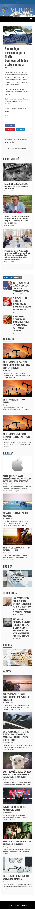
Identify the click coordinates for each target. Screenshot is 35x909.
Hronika (7, 566)
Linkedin (21, 129)
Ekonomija (8, 339)
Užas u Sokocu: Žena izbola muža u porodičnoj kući (17, 578)
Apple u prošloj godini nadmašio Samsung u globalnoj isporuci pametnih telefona (17, 478)
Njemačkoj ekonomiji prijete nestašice (15, 514)
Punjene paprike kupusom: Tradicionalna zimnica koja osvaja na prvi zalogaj (22, 304)
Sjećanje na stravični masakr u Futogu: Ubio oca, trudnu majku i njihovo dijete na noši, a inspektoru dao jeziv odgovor (22, 628)
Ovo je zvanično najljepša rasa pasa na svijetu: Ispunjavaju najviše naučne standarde (17, 774)
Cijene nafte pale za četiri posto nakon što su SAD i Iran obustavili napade (16, 365)
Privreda (8, 453)
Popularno (8, 277)
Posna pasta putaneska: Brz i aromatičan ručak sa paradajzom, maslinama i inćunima (21, 323)
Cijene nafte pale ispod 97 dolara (14, 401)
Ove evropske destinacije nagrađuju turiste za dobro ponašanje (16, 697)
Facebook (10, 125)
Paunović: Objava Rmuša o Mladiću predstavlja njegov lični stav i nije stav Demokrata (16, 186)
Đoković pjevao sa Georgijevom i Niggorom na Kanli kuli (17, 843)
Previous (5, 579)
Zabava (7, 671)
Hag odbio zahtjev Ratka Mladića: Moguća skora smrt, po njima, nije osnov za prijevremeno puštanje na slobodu (22, 605)
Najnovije (17, 277)
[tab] (8, 277)
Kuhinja (7, 645)
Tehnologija (10, 593)
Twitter (21, 125)
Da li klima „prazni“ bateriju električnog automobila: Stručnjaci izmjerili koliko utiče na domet (16, 735)
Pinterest (10, 129)
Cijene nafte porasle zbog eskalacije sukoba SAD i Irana (16, 435)
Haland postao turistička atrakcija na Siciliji (15, 808)
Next (30, 579)
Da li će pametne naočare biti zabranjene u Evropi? (16, 877)
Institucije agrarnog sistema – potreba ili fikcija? (17, 549)
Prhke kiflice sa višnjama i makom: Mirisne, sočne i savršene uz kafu (17, 656)
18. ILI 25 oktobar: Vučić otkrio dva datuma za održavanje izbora (21, 287)
